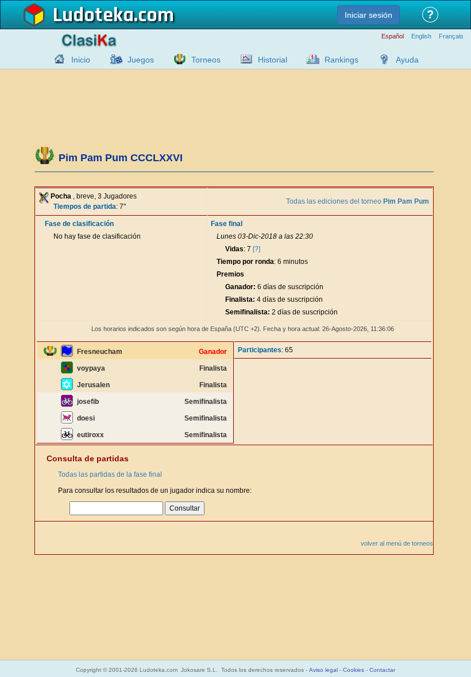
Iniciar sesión (368, 15)
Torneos (206, 59)
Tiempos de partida (84, 207)
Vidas (234, 249)
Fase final (226, 224)
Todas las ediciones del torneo (357, 201)
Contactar (382, 670)
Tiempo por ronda (245, 262)
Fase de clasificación (79, 224)
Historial (272, 59)
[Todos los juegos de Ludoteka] (113, 59)
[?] (256, 249)
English (421, 36)
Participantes (259, 350)
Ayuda (407, 59)
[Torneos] (177, 59)
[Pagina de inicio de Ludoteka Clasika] (57, 59)
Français (451, 36)
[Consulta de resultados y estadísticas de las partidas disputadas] (243, 59)
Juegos (141, 59)
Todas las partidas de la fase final (110, 474)
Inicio (80, 59)
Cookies (353, 670)
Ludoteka (93, 15)
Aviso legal (323, 670)
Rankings (341, 59)
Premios (230, 274)
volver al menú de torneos (397, 543)
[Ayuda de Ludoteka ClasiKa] (381, 59)
